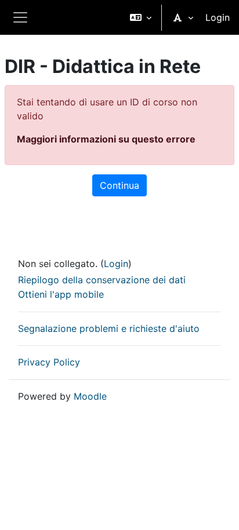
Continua (119, 185)
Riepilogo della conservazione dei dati (102, 280)
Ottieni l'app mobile (61, 294)
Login (217, 17)
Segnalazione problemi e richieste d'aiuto (109, 328)
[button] (140, 17)
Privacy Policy (49, 362)
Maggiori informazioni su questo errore (106, 139)
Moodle (90, 396)
